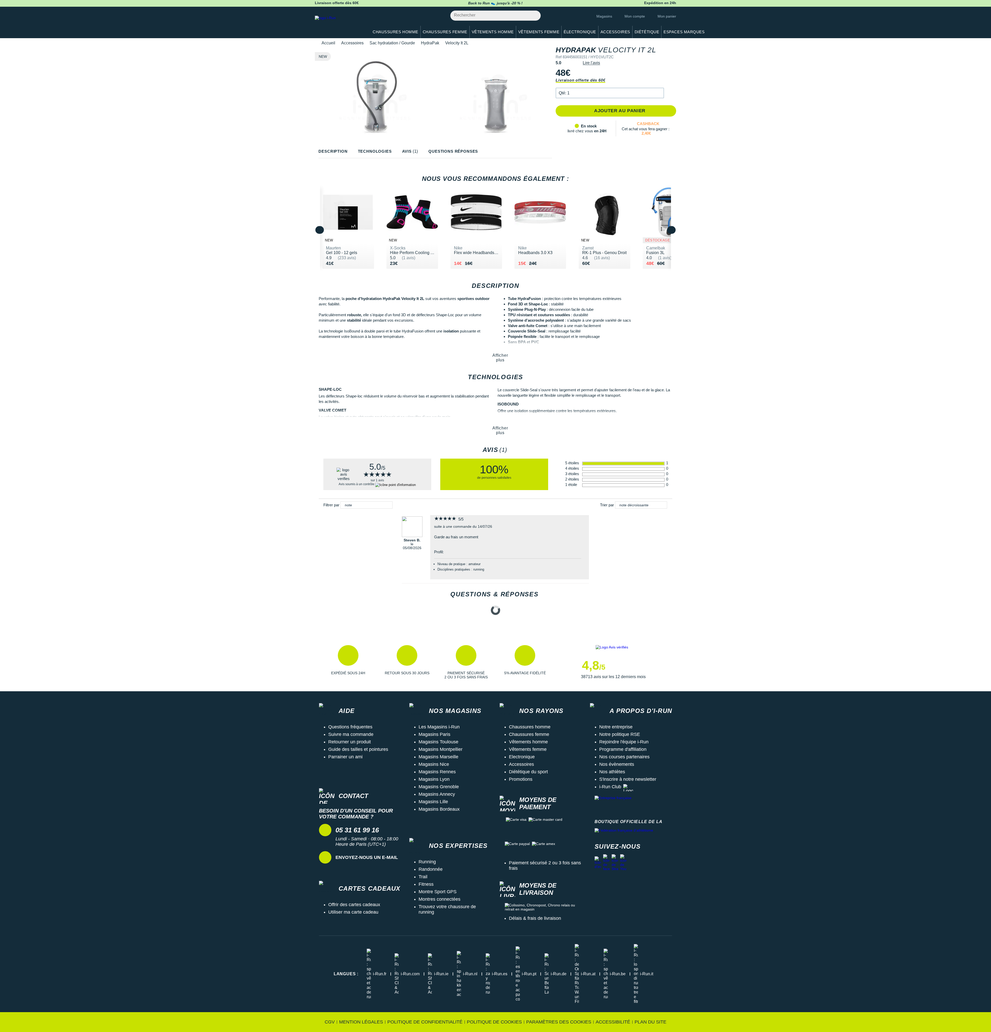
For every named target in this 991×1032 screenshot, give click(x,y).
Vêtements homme (528, 741)
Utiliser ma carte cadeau (353, 912)
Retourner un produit (349, 741)
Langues (346, 974)
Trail (423, 876)
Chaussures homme (529, 726)
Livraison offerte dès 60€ (580, 80)
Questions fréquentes (350, 726)
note (348, 505)
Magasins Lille (433, 801)
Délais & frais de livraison (535, 918)
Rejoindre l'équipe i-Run (624, 741)
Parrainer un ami (345, 756)
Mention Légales (361, 1022)
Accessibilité (613, 1022)
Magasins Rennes (437, 771)
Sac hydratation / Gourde (392, 43)
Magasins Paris (434, 734)
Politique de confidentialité (424, 1022)
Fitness (426, 884)
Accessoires (352, 43)
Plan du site (650, 1022)
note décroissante (634, 505)
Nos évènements (616, 764)
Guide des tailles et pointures (358, 749)
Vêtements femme (528, 749)
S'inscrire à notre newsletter (627, 779)
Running (427, 861)
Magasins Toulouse (438, 741)
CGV (330, 1022)
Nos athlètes (612, 771)
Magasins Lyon (434, 779)
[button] (610, 93)
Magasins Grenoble (439, 786)
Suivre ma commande (350, 734)
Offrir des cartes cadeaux (354, 904)
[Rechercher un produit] (534, 15)
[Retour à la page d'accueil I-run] (339, 24)
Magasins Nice (434, 764)
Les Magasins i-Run (439, 726)
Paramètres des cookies (558, 1022)
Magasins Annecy (437, 794)
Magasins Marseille (438, 756)
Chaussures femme (529, 734)
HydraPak (430, 43)
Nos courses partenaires (624, 756)
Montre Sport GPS (438, 891)
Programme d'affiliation (622, 749)
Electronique (522, 756)
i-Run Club (610, 786)
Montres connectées (439, 899)
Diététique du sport (528, 771)
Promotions (520, 779)
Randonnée (431, 869)
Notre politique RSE (619, 734)
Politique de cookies (494, 1022)
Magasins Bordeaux (439, 809)
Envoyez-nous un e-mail (366, 857)
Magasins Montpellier (440, 749)
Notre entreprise (616, 726)
